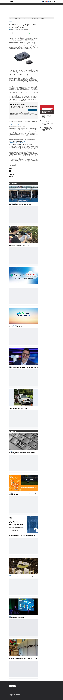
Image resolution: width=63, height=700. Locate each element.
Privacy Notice (12, 113)
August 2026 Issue (18, 18)
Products (20, 4)
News (12, 4)
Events (25, 4)
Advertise (44, 692)
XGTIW (32, 37)
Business (10, 21)
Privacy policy (34, 689)
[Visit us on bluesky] (48, 1)
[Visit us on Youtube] (46, 1)
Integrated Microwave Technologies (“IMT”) (30, 35)
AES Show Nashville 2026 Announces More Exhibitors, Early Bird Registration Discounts (47, 129)
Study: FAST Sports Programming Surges (46, 120)
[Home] (9, 4)
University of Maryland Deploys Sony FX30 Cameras (47, 124)
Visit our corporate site (44, 682)
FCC (28, 18)
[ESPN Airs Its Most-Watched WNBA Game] (47, 109)
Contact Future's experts (24, 689)
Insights (16, 4)
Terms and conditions (12, 689)
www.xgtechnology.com (20, 142)
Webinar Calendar (35, 18)
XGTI (29, 37)
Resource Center (31, 4)
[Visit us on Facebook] (42, 1)
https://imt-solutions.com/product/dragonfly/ (17, 124)
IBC (24, 18)
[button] (53, 1)
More (42, 4)
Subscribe (38, 4)
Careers (21, 692)
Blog (10, 29)
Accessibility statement (13, 692)
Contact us (33, 692)
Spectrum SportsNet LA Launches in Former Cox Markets (46, 116)
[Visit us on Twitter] (43, 1)
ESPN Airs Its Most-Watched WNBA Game (47, 112)
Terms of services (21, 112)
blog (10, 171)
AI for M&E (42, 18)
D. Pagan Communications (16, 29)
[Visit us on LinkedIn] (45, 1)
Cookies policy (45, 689)
